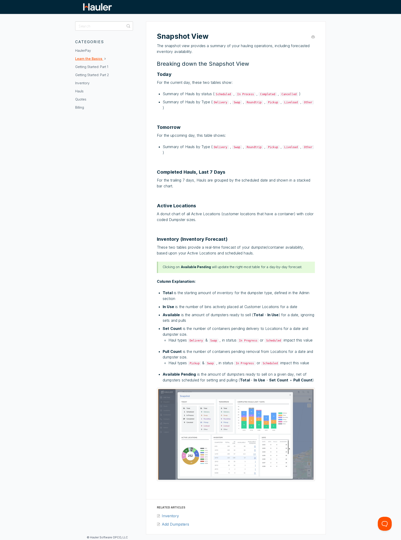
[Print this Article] (313, 37)
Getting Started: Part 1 (91, 67)
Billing (79, 107)
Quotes (80, 99)
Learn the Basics (89, 59)
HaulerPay (83, 50)
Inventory (82, 83)
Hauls (79, 91)
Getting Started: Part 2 (92, 75)
